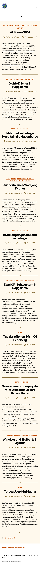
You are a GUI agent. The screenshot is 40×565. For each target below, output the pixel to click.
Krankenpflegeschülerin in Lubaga (20, 236)
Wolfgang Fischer (14, 37)
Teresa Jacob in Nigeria (20, 491)
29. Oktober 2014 (30, 141)
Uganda (20, 28)
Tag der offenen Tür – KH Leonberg (20, 338)
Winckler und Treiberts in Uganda (20, 441)
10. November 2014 (30, 91)
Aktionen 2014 (20, 32)
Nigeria (34, 26)
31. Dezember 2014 (30, 37)
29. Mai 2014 (31, 193)
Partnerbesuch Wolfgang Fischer (20, 186)
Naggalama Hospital (22, 26)
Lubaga (10, 26)
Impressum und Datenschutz (13, 548)
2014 (4, 26)
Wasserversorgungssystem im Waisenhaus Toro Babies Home (20, 390)
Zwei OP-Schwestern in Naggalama (20, 286)
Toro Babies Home (16, 181)
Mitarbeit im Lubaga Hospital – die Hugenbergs (20, 134)
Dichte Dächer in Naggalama (20, 85)
